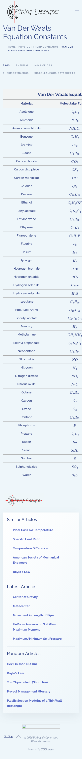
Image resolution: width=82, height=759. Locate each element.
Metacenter (21, 606)
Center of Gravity (25, 597)
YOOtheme (47, 749)
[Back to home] (34, 12)
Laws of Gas (43, 65)
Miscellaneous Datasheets (54, 73)
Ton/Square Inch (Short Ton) (27, 682)
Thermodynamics (16, 73)
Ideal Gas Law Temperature (33, 530)
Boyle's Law (21, 572)
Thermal (22, 65)
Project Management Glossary (28, 691)
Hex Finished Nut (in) (22, 664)
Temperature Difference (30, 548)
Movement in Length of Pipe (33, 615)
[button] (77, 12)
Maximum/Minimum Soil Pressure (37, 639)
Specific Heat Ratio (26, 539)
